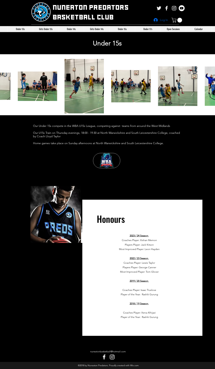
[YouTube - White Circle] (182, 8)
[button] (177, 20)
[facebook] (167, 8)
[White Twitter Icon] (159, 8)
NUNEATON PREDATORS (91, 7)
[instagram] (174, 8)
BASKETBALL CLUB (83, 17)
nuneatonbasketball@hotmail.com (108, 351)
